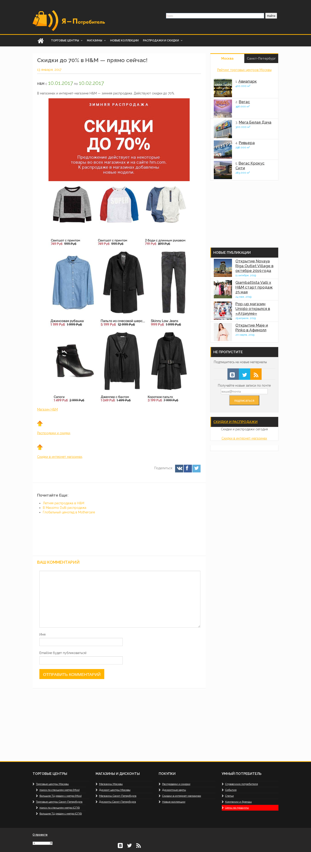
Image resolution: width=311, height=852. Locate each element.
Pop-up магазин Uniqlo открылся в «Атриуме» (252, 309)
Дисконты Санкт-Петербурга (117, 801)
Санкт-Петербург (261, 58)
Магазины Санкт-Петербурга (117, 795)
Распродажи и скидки (161, 40)
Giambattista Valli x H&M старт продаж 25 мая (254, 287)
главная (40, 40)
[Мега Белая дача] (223, 129)
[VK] (179, 468)
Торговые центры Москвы (52, 784)
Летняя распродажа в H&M (63, 503)
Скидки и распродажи (235, 422)
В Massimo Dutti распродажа (64, 508)
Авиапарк (247, 81)
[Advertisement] (167, 520)
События (231, 789)
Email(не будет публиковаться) (63, 653)
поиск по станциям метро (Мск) (59, 789)
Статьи (229, 795)
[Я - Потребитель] (69, 20)
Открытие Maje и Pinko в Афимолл (251, 327)
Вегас (244, 101)
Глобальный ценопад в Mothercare (69, 512)
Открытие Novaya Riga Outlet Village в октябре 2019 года (254, 266)
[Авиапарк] (223, 88)
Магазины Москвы (111, 784)
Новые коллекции (124, 40)
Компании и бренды (238, 801)
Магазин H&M (47, 409)
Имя (42, 634)
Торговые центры (65, 40)
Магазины (95, 40)
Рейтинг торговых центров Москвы (244, 70)
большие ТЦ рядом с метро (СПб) (60, 813)
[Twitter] (196, 468)
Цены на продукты (237, 807)
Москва (227, 58)
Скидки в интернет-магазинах (244, 438)
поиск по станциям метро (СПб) (59, 807)
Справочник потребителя (241, 784)
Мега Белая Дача (255, 122)
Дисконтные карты (174, 789)
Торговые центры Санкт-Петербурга (59, 801)
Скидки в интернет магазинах (59, 457)
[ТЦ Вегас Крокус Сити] (223, 170)
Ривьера (247, 142)
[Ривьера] (223, 149)
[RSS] (256, 374)
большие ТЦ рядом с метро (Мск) (60, 795)
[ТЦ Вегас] (223, 108)
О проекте (40, 834)
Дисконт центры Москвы (114, 789)
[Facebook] (187, 468)
